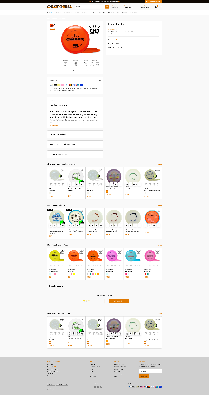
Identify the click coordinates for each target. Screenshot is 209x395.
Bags (57, 13)
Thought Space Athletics (112, 186)
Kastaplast (127, 186)
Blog (115, 376)
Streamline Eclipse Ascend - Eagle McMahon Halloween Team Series (56, 231)
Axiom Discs (71, 227)
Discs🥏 (49, 13)
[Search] (107, 7)
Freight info (93, 376)
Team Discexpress (119, 374)
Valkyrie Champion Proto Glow (152, 190)
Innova (146, 188)
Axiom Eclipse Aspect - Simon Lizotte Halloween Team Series (75, 230)
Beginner (124, 13)
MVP (50, 188)
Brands (84, 13)
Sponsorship (133, 13)
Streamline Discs (53, 227)
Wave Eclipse (52, 190)
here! (54, 366)
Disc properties (118, 369)
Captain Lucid (147, 271)
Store (118, 13)
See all (160, 164)
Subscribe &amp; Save (154, 1)
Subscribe (144, 376)
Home (48, 18)
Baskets (92, 13)
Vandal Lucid (109, 271)
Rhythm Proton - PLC (149, 230)
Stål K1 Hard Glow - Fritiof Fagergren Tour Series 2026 (132, 230)
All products (54, 18)
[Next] (161, 183)
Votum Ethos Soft (110, 189)
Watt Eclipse (90, 190)
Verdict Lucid (128, 271)
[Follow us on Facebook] (95, 387)
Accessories (67, 13)
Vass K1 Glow (128, 189)
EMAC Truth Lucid (53, 271)
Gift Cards (111, 13)
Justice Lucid (71, 271)
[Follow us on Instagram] (98, 387)
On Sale (77, 13)
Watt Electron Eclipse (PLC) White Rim (74, 189)
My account (144, 7)
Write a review (119, 301)
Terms (91, 369)
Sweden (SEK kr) (60, 384)
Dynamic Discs (112, 28)
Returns (92, 371)
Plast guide (117, 371)
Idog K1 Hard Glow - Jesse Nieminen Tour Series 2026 (112, 230)
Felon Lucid (90, 271)
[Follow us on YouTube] (101, 387)
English (50, 384)
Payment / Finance (95, 366)
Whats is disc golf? (119, 364)
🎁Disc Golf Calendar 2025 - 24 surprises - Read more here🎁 (104, 1)
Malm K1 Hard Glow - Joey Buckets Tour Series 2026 (93, 230)
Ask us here (93, 364)
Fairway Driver (112, 30)
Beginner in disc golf (120, 366)
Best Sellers (102, 13)
